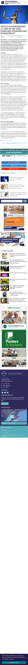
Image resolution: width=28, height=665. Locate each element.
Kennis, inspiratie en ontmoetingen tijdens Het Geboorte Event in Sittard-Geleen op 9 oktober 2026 (18, 300)
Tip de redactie (15, 168)
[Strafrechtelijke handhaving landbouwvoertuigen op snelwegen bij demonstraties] (4, 262)
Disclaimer (3, 429)
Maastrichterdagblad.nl (11, 1)
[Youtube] (5, 392)
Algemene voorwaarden (6, 427)
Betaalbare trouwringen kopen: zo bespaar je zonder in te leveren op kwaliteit (18, 255)
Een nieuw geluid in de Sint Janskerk (18, 272)
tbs (8, 140)
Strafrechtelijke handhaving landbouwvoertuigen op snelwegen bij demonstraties (18, 261)
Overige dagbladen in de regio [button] (8, 423)
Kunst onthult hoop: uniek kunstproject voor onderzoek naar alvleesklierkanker (18, 294)
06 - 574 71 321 (19, 156)
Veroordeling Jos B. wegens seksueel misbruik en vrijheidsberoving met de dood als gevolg (18, 194)
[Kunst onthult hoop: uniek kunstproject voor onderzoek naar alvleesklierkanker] (4, 294)
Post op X (14, 165)
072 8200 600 (6, 383)
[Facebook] (2, 392)
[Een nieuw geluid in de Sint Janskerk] (4, 275)
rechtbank (4, 140)
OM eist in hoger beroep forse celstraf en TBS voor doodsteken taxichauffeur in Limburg (17, 186)
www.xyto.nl (6, 387)
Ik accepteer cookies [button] (14, 662)
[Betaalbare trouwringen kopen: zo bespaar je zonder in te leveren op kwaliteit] (4, 256)
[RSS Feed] (7, 392)
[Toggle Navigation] (25, 3)
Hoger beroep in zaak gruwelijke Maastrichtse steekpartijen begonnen (17, 179)
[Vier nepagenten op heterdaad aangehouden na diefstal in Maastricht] (4, 288)
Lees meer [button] (11, 659)
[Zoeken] (25, 201)
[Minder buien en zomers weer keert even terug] (4, 281)
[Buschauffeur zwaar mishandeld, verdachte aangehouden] (4, 269)
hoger (10, 140)
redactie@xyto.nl (6, 385)
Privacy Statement (5, 432)
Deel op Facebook (15, 162)
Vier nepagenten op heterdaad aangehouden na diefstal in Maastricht (17, 287)
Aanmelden (5, 403)
